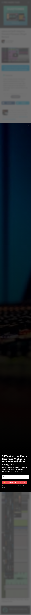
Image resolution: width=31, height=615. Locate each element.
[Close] (28, 125)
